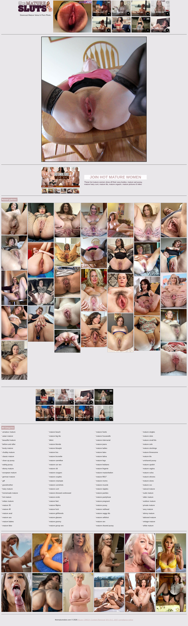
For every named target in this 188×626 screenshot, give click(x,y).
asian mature (7, 436)
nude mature (147, 493)
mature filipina (54, 505)
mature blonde (54, 444)
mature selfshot (102, 517)
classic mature (7, 456)
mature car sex (54, 465)
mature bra (53, 452)
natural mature (148, 489)
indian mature (7, 501)
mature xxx (147, 485)
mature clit (53, 468)
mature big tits (54, 436)
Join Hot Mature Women (115, 177)
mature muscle (101, 485)
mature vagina (148, 468)
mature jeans (101, 444)
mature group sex (56, 526)
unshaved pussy (149, 460)
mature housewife (103, 436)
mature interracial (102, 440)
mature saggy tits (102, 513)
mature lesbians (102, 465)
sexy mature (147, 509)
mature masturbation (104, 473)
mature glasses (55, 517)
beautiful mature (8, 440)
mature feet (53, 501)
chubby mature (8, 452)
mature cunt (53, 489)
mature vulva (147, 473)
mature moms (101, 481)
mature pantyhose (103, 497)
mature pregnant (102, 501)
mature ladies (101, 448)
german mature (8, 477)
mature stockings (149, 448)
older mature (147, 497)
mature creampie (55, 481)
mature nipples (101, 489)
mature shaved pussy (104, 526)
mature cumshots (55, 485)
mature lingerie (101, 468)
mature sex (100, 521)
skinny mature (148, 513)
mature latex (100, 452)
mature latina (101, 456)
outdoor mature (149, 501)
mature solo (147, 444)
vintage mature (148, 521)
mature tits (147, 456)
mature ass (6, 517)
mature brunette (55, 456)
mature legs (100, 460)
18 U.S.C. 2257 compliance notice (119, 620)
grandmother (7, 485)
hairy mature (7, 489)
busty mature (7, 448)
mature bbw (6, 526)
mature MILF (101, 477)
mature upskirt (148, 465)
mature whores (148, 477)
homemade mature (9, 493)
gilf (3, 481)
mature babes (7, 521)
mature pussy (101, 505)
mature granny (54, 521)
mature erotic (54, 497)
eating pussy (7, 465)
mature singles (148, 432)
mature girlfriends (55, 513)
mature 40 (6, 509)
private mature (148, 505)
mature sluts (147, 436)
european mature (8, 473)
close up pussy (7, 460)
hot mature (6, 497)
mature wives (148, 481)
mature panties (101, 493)
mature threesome (150, 452)
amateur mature (8, 432)
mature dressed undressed (59, 493)
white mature (147, 526)
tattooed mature (149, 517)
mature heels (101, 432)
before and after (8, 444)
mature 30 (6, 505)
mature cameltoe (55, 460)
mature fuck (53, 509)
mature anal (6, 513)
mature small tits (149, 440)
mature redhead (102, 509)
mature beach (54, 432)
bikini (50, 440)
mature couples (55, 477)
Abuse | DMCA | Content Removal (91, 620)
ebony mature (7, 468)
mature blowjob (55, 448)
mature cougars (55, 473)
